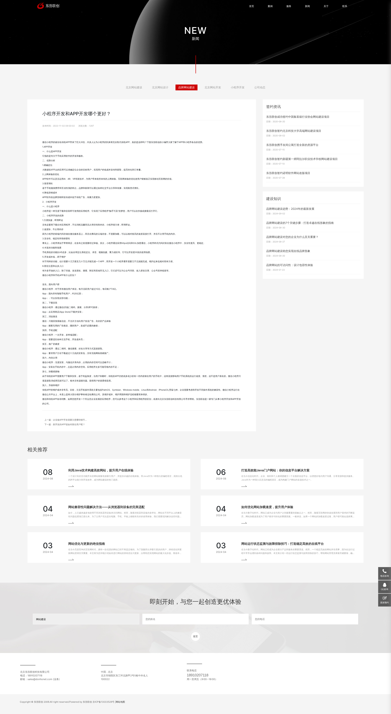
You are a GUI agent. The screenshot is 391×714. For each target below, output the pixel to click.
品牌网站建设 (186, 87)
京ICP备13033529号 (103, 701)
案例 (270, 6)
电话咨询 (384, 576)
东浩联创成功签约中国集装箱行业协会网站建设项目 (297, 116)
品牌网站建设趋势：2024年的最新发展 (290, 208)
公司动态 (259, 87)
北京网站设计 (160, 87)
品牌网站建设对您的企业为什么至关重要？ (292, 237)
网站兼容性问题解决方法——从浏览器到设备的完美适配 (106, 507)
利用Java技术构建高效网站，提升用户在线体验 (100, 470)
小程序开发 (238, 87)
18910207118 (197, 675)
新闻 (307, 6)
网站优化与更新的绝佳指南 (86, 544)
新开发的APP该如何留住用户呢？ (69, 424)
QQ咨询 (384, 589)
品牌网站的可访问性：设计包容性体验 (289, 265)
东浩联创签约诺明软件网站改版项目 (288, 173)
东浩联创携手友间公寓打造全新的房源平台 (292, 144)
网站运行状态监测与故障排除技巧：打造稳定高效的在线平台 (282, 544)
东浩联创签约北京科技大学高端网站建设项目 (293, 130)
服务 (288, 6)
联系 (344, 6)
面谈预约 (384, 602)
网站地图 (120, 701)
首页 (251, 6)
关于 (326, 6)
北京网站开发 (213, 87)
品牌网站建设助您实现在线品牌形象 (288, 251)
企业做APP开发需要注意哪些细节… (70, 419)
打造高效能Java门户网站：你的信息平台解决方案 (275, 470)
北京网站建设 (134, 87)
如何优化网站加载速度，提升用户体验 (267, 507)
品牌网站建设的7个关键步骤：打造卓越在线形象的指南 (300, 222)
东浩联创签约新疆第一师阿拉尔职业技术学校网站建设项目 (302, 159)
